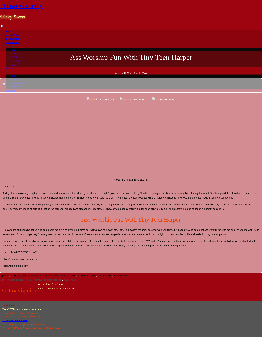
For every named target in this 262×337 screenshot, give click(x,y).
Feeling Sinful (13, 39)
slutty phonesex (104, 275)
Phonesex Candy (21, 5)
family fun (37, 280)
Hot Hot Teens (19, 50)
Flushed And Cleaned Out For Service (57, 288)
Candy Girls (12, 35)
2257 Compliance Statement (15, 320)
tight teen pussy (121, 275)
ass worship (25, 280)
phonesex (91, 275)
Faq (14, 75)
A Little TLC (13, 42)
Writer (145, 73)
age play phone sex (10, 280)
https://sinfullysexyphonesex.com (20, 259)
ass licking (16, 275)
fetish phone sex (68, 275)
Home (9, 31)
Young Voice (69, 280)
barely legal (27, 275)
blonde (37, 275)
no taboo (82, 275)
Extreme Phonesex (51, 275)
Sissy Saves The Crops (50, 284)
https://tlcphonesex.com (15, 266)
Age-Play (4, 275)
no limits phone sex (53, 280)
